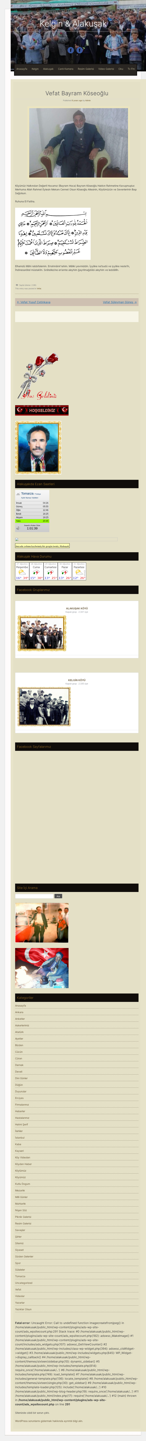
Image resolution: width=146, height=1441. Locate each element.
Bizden (19, 1045)
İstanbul (19, 1137)
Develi (18, 1071)
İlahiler (19, 1130)
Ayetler (19, 1038)
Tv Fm (131, 68)
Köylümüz (20, 1170)
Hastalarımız (22, 1117)
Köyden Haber (23, 1164)
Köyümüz (20, 1177)
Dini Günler (21, 1078)
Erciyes (19, 1097)
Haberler (20, 1111)
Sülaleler (20, 1269)
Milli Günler (21, 1197)
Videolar (20, 1296)
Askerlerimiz (22, 1025)
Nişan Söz (21, 1210)
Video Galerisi (106, 68)
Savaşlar (20, 1230)
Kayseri (19, 1150)
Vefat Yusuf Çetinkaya (33, 302)
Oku (120, 68)
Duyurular (20, 1091)
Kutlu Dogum (22, 1183)
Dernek (19, 1064)
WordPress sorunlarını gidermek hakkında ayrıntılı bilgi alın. (49, 1420)
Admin (88, 100)
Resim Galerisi (86, 68)
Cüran (18, 1058)
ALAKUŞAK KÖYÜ (77, 608)
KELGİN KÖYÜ (76, 680)
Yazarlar (20, 1302)
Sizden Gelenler (24, 1256)
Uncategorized (23, 1282)
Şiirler (18, 1236)
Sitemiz (19, 1243)
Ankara (19, 1012)
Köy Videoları (22, 1157)
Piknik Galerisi (23, 1216)
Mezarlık (20, 1190)
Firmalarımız (22, 1104)
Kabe (18, 1144)
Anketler (20, 1018)
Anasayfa (21, 68)
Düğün (19, 1084)
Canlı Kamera (65, 68)
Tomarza (20, 1276)
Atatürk (19, 1031)
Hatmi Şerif (21, 1124)
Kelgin (35, 68)
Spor (18, 1263)
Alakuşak (48, 68)
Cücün (19, 1051)
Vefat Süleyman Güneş (120, 302)
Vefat (39, 288)
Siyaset (19, 1249)
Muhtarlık (20, 1203)
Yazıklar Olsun (23, 1309)
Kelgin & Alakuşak (73, 24)
